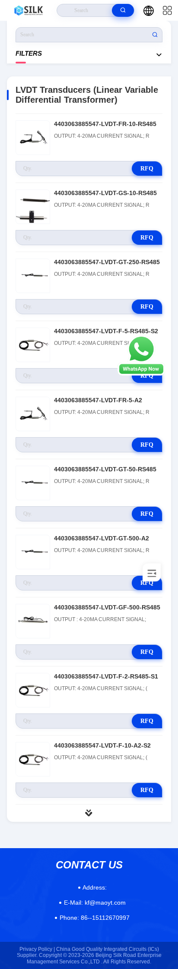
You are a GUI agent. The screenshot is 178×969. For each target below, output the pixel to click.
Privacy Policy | (37, 949)
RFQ (146, 168)
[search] (123, 10)
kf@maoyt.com (95, 902)
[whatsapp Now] (141, 373)
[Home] (28, 10)
